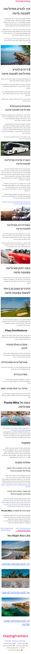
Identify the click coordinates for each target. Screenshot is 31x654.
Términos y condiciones (18, 641)
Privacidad (8, 641)
